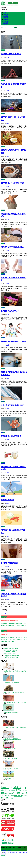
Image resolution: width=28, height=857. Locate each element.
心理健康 (5, 19)
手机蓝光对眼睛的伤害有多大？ (11, 657)
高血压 (12, 798)
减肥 (9, 790)
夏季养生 (19, 790)
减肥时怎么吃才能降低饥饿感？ (13, 247)
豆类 (9, 798)
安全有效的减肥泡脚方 (9, 563)
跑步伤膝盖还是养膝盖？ (9, 653)
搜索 (16, 27)
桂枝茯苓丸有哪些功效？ (9, 748)
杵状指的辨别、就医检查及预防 (11, 682)
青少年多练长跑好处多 (9, 778)
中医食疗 (5, 787)
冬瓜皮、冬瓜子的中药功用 (10, 758)
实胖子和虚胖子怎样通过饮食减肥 (13, 341)
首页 (4, 12)
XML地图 (12, 852)
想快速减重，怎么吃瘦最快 (11, 436)
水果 (7, 793)
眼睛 (15, 793)
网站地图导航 (19, 852)
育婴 (23, 796)
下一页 (4, 613)
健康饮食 (5, 17)
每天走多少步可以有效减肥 (11, 54)
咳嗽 (14, 790)
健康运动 (5, 16)
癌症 (10, 793)
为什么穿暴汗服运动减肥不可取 (13, 405)
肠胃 (12, 796)
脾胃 (2, 798)
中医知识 (5, 21)
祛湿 (21, 793)
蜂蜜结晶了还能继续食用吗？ (10, 648)
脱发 (26, 795)
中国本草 (5, 24)
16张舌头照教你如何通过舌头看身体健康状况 (14, 702)
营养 (4, 798)
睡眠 (18, 793)
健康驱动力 (7, 852)
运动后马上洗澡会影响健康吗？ (11, 650)
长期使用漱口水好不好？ (9, 652)
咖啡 (12, 790)
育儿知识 (18, 795)
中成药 (10, 787)
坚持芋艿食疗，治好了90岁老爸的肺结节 (13, 692)
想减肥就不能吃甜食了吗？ (11, 311)
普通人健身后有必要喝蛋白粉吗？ (12, 655)
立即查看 (9, 850)
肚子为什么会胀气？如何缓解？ (11, 768)
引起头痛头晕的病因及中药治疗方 (12, 739)
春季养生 (3, 793)
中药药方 (17, 787)
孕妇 (23, 790)
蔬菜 (7, 798)
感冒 (26, 790)
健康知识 (5, 14)
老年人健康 (5, 796)
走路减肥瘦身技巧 (7, 500)
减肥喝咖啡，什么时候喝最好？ (13, 183)
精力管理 (5, 23)
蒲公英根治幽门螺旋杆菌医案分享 (12, 712)
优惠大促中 (3, 850)
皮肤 (12, 793)
